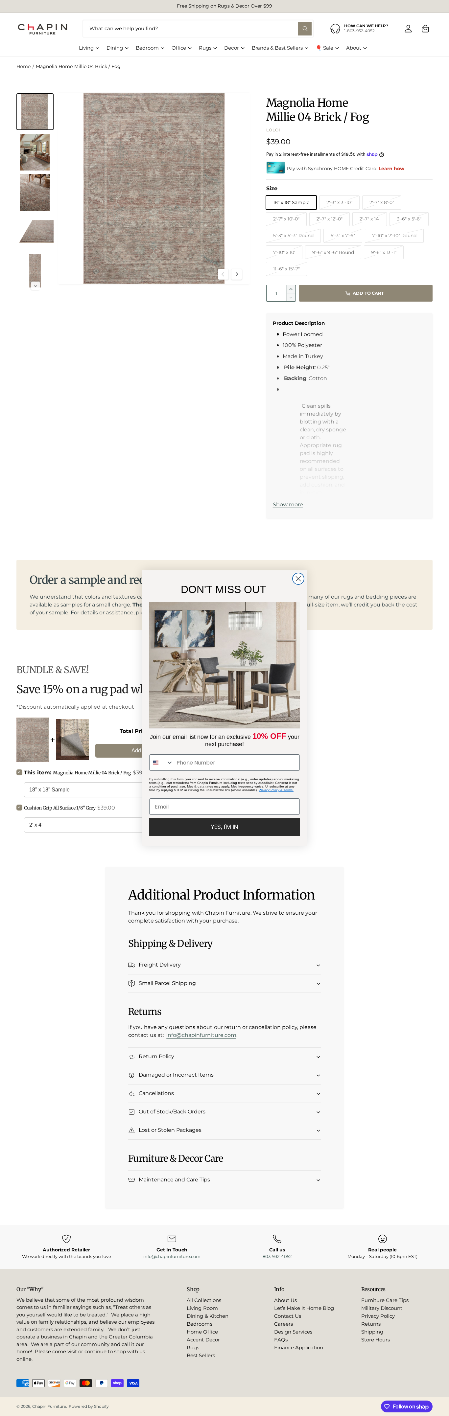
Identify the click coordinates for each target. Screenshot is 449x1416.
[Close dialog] (298, 578)
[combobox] (161, 762)
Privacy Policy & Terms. (276, 790)
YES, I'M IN (224, 827)
